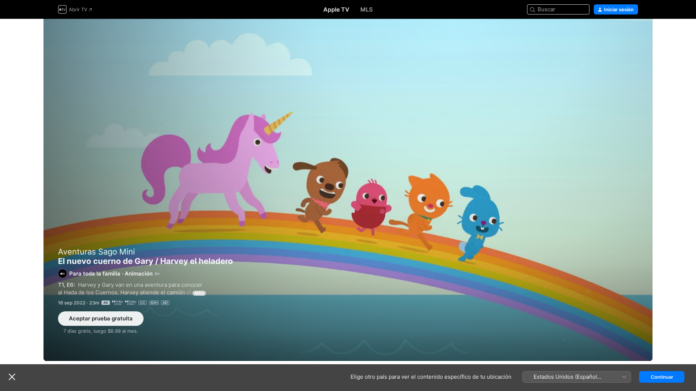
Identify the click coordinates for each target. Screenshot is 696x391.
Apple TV (336, 9)
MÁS (199, 293)
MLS (366, 9)
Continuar (662, 377)
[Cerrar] (12, 377)
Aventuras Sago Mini (96, 251)
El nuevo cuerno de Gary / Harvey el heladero (348, 190)
